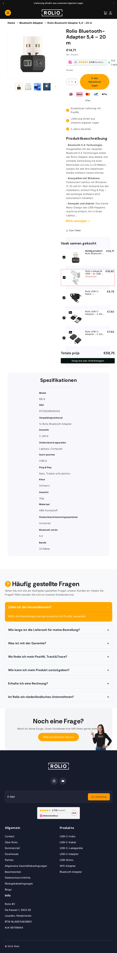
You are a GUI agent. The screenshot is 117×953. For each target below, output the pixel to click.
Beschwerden (13, 871)
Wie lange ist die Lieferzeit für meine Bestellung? (44, 630)
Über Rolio (11, 842)
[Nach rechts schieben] (55, 86)
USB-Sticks (66, 859)
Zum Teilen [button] (75, 230)
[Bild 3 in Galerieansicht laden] (37, 87)
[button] (8, 12)
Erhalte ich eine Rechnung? (28, 683)
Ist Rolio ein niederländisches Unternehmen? (41, 697)
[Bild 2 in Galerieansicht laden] (28, 87)
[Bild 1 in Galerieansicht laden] (19, 87)
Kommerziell (12, 848)
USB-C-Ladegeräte (71, 848)
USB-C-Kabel (68, 842)
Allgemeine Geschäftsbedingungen (26, 865)
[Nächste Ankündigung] (113, 3)
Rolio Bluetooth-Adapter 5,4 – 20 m (69, 22)
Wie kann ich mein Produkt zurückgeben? (38, 670)
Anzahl (69, 70)
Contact (9, 836)
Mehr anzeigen (76, 221)
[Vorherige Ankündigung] (3, 3)
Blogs (8, 889)
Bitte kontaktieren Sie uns (58, 737)
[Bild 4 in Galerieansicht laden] (47, 87)
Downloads (12, 854)
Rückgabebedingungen (19, 883)
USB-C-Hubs (67, 836)
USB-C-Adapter (69, 854)
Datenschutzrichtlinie (18, 877)
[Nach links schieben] (11, 86)
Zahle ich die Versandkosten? (29, 607)
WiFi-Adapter (68, 865)
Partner (9, 859)
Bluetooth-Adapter (31, 22)
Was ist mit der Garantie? (27, 643)
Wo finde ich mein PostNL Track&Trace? (37, 657)
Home (11, 22)
